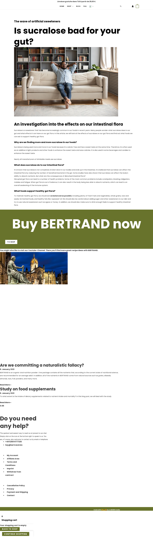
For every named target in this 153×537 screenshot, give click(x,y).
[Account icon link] (133, 6)
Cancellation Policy (16, 485)
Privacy (10, 489)
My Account (12, 455)
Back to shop (10, 529)
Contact (11, 495)
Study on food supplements (28, 389)
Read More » (5, 385)
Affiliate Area (13, 458)
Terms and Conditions (11, 464)
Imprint (10, 468)
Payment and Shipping (17, 492)
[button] (72, 6)
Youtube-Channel (36, 250)
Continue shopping (15, 534)
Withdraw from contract (13, 473)
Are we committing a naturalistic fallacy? (42, 365)
